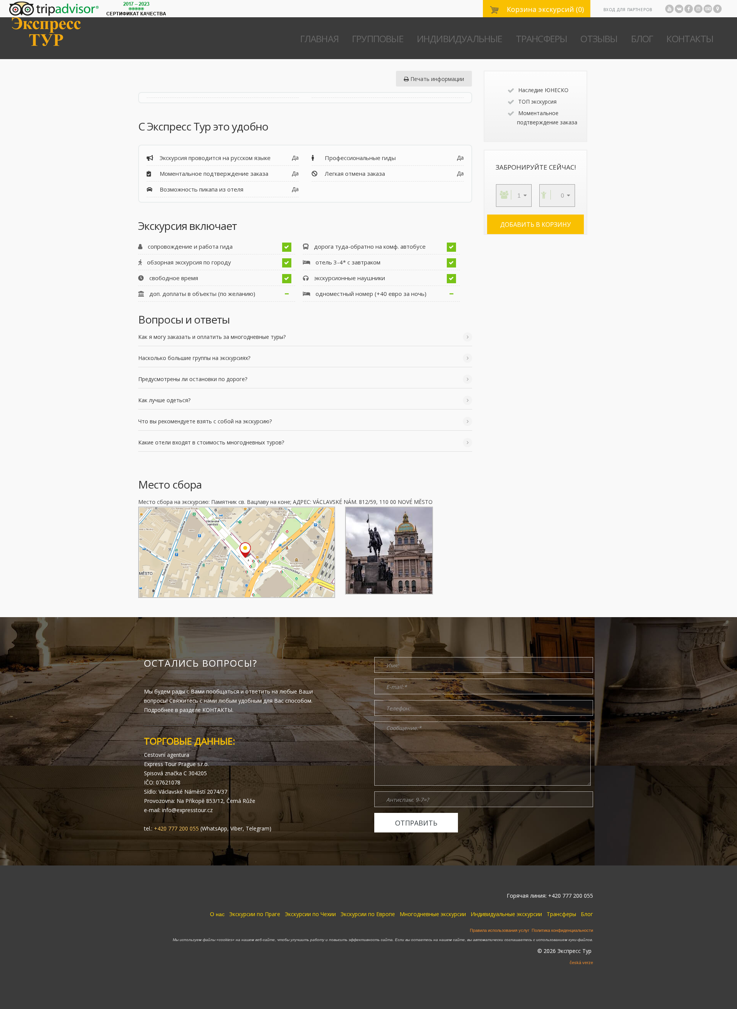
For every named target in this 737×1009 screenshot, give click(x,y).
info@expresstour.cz (187, 810)
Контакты (689, 38)
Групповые (377, 38)
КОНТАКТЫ (217, 709)
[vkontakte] (679, 9)
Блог (642, 38)
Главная (319, 38)
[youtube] (669, 9)
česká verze (581, 962)
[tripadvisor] (708, 9)
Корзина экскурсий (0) (544, 9)
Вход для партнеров (627, 9)
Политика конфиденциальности (562, 930)
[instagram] (698, 9)
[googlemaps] (717, 9)
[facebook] (688, 9)
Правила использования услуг (499, 930)
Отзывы (598, 38)
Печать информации (436, 79)
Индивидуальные (459, 38)
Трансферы (541, 38)
